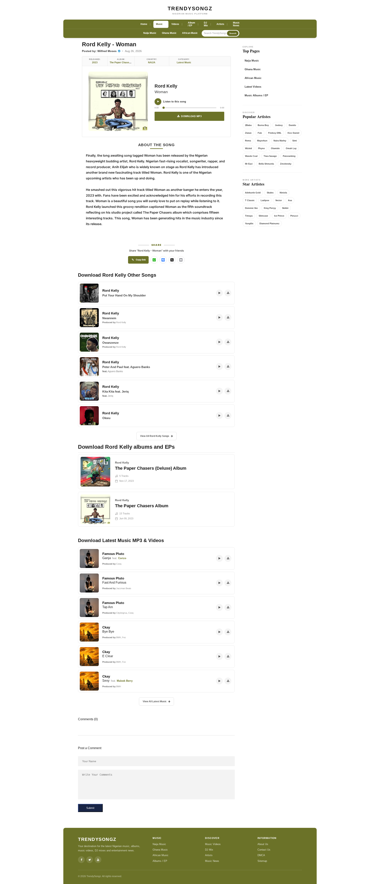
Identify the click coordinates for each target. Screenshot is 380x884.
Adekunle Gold (253, 192)
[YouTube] (98, 859)
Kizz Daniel (293, 133)
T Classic (250, 200)
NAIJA (151, 62)
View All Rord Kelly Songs (154, 436)
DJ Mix (209, 849)
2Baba (248, 125)
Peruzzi (294, 216)
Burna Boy (263, 125)
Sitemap (262, 860)
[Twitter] (89, 859)
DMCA (261, 855)
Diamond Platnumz (269, 223)
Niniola (283, 192)
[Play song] (158, 101)
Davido (292, 125)
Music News (212, 860)
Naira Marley (280, 140)
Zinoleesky (285, 164)
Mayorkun (262, 140)
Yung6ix (249, 223)
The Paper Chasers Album (124, 62)
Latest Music (184, 62)
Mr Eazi (249, 164)
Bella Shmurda (266, 164)
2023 (95, 62)
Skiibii (285, 208)
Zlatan (248, 133)
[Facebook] (81, 859)
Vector (278, 200)
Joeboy (279, 125)
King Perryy (270, 208)
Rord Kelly (166, 86)
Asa (290, 200)
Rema (248, 140)
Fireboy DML (274, 133)
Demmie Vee (251, 208)
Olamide (275, 148)
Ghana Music (169, 33)
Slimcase (263, 216)
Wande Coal (251, 156)
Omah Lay (291, 148)
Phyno (261, 148)
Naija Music (149, 33)
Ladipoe (265, 200)
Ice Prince (279, 216)
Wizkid (248, 148)
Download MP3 (191, 116)
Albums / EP (160, 860)
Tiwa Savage (270, 156)
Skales (270, 192)
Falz (260, 133)
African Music (190, 33)
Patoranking (289, 156)
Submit (90, 807)
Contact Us (263, 849)
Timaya (249, 216)
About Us (262, 844)
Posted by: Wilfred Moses (99, 51)
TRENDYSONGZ (190, 8)
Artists (209, 855)
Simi (294, 140)
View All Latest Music (155, 701)
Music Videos (213, 844)
